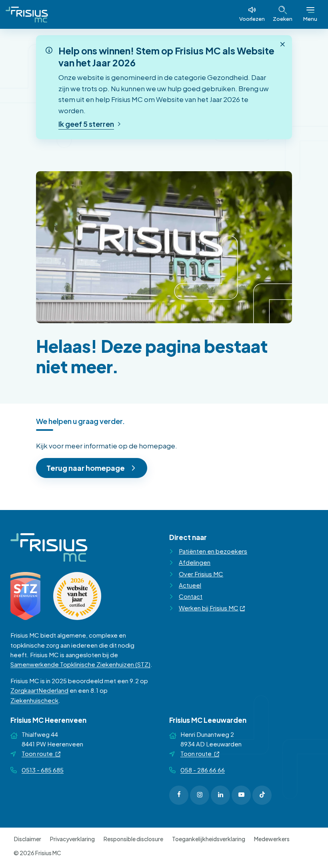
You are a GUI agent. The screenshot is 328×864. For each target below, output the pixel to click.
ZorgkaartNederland (39, 690)
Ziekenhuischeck (34, 700)
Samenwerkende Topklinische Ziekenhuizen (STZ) (80, 664)
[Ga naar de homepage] (27, 14)
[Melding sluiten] (282, 44)
